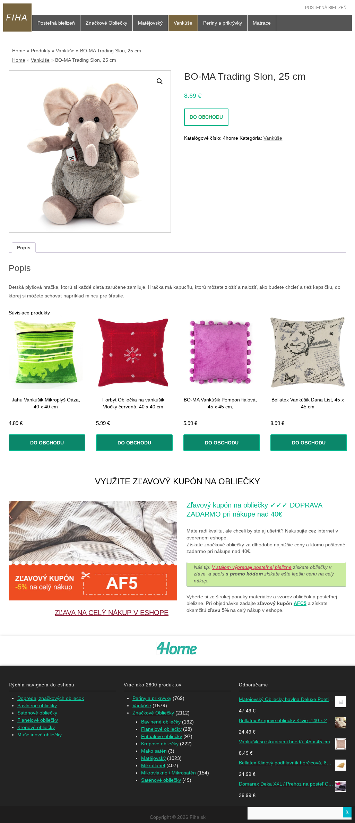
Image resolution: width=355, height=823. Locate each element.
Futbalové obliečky (161, 736)
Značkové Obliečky (106, 23)
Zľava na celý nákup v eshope (111, 612)
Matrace (262, 23)
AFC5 (300, 603)
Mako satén (154, 751)
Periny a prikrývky (222, 23)
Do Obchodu (206, 117)
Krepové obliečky (36, 727)
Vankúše (183, 23)
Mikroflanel (153, 765)
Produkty (40, 50)
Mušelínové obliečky (39, 734)
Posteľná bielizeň (326, 7)
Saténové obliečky (37, 713)
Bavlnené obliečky (37, 705)
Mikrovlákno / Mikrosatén (168, 773)
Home (18, 50)
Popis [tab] (24, 247)
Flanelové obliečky (37, 720)
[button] (160, 81)
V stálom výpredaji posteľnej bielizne (252, 567)
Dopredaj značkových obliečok (50, 698)
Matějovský (150, 23)
